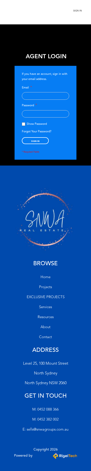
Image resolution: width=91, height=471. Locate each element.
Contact (45, 337)
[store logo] (29, 13)
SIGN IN (77, 11)
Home (45, 277)
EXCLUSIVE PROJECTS (46, 297)
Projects (45, 287)
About (45, 327)
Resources (46, 317)
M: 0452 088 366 (45, 410)
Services (45, 307)
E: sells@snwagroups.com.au (45, 430)
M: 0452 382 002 (45, 420)
